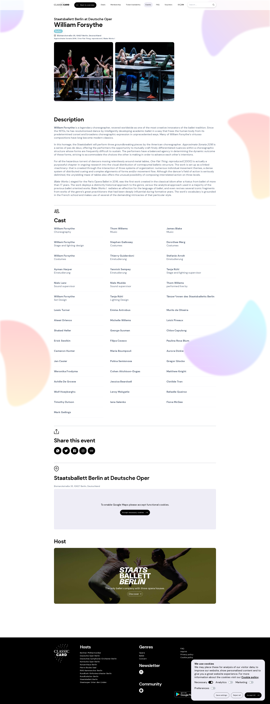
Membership (116, 5)
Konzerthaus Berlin (88, 664)
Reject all (237, 695)
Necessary (200, 682)
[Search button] (213, 4)
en (183, 5)
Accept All (251, 695)
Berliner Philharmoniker (90, 653)
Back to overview (87, 5)
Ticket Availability (133, 5)
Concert (143, 658)
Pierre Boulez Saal (88, 667)
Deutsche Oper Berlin (90, 655)
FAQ (158, 5)
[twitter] (66, 450)
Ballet (141, 655)
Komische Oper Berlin (90, 661)
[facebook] (74, 450)
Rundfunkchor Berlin (89, 676)
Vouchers (168, 5)
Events (148, 5)
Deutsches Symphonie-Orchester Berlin (98, 658)
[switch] (210, 682)
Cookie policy (186, 657)
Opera (142, 653)
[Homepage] (61, 5)
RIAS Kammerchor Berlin (91, 670)
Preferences (201, 688)
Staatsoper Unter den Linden (93, 682)
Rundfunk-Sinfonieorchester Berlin (96, 673)
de (179, 5)
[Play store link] (184, 694)
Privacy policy (186, 654)
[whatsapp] (57, 450)
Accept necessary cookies (133, 512)
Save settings (221, 695)
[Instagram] (142, 690)
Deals (103, 5)
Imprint (183, 651)
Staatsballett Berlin (89, 679)
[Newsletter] (142, 672)
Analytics (221, 682)
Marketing (241, 682)
